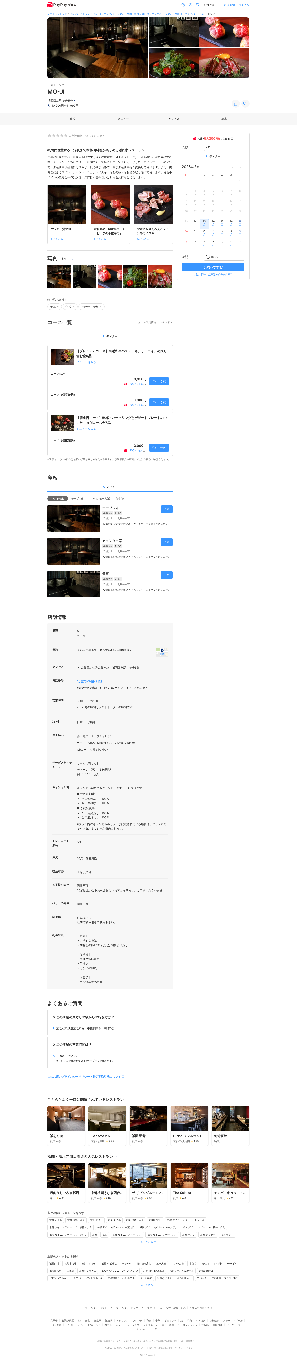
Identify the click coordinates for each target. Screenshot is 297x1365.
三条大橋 (161, 1263)
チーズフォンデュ (187, 1324)
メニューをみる (86, 362)
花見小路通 (70, 1263)
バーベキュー (143, 1329)
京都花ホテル (206, 1270)
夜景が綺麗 (68, 1320)
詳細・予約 (159, 381)
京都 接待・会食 (76, 1220)
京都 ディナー (207, 1234)
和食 (148, 1320)
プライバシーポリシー (97, 1307)
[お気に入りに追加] (245, 104)
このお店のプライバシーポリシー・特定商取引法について (84, 1076)
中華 (157, 1320)
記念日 (109, 1320)
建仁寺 (205, 1263)
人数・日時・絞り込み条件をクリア (213, 274)
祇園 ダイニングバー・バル (162, 1234)
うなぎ (69, 1324)
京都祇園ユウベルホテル (121, 1278)
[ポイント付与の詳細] (232, 138)
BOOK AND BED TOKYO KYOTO (119, 1270)
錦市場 (218, 1263)
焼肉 (189, 1320)
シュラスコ (133, 1324)
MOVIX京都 (177, 1263)
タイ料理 (57, 1324)
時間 (185, 256)
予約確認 (208, 5)
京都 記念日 (96, 1220)
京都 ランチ (188, 1234)
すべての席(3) (58, 498)
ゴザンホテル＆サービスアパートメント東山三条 (76, 1278)
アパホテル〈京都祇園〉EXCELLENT (217, 1278)
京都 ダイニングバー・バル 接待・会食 (70, 1227)
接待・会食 (84, 1320)
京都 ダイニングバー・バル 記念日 (116, 1227)
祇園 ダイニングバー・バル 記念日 (68, 1234)
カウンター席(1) (101, 498)
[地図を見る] (162, 652)
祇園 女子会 (114, 1220)
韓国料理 (217, 1324)
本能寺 (193, 1263)
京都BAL (126, 1263)
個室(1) (120, 498)
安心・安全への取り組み (172, 1307)
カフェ (119, 1324)
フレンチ (137, 1320)
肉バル (108, 1324)
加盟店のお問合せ (199, 1307)
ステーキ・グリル (233, 1320)
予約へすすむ (213, 267)
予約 (167, 509)
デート (157, 1329)
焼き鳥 (205, 1324)
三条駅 (70, 1270)
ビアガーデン (233, 1324)
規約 (149, 1307)
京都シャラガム (87, 1270)
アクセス (173, 118)
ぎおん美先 (146, 1278)
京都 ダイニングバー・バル (127, 1234)
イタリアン (123, 1320)
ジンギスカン (150, 1324)
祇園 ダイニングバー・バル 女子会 (158, 1227)
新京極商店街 (144, 1263)
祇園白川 (54, 1263)
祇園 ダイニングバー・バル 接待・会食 (204, 1227)
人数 (185, 147)
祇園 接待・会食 (135, 1220)
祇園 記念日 (155, 1220)
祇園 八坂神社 (109, 1263)
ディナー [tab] (112, 336)
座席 (73, 118)
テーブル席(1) (79, 498)
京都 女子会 (55, 1220)
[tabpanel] (110, 403)
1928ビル (232, 1263)
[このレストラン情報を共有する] (236, 104)
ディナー (215, 156)
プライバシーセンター (128, 1307)
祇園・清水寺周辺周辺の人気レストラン (80, 1156)
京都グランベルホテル (182, 1270)
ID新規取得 (228, 5)
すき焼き (200, 1320)
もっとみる (147, 1241)
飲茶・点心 (94, 1324)
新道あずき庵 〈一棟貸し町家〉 (174, 1278)
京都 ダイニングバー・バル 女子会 (185, 1220)
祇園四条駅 (55, 1270)
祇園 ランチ (227, 1234)
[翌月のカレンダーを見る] (240, 167)
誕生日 (97, 1320)
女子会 (54, 1320)
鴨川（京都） (89, 1263)
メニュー (123, 118)
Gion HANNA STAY (153, 1270)
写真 (224, 118)
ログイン (244, 5)
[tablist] (110, 337)
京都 (94, 1234)
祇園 (104, 1234)
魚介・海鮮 (168, 1324)
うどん (80, 1324)
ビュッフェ (170, 1320)
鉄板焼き (214, 1320)
